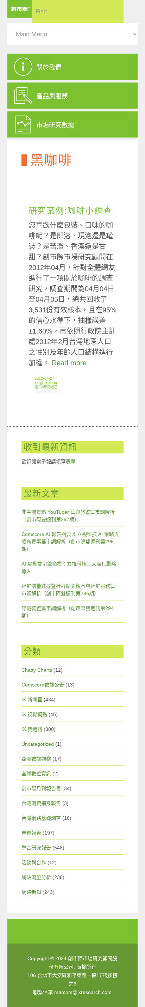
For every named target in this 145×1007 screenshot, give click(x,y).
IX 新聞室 (31, 699)
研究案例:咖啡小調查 (70, 210)
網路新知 (31, 892)
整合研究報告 (46, 387)
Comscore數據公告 (42, 685)
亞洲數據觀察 (36, 759)
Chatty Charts (36, 670)
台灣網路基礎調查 (41, 818)
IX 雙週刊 (31, 729)
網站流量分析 (36, 877)
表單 (71, 461)
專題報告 (31, 833)
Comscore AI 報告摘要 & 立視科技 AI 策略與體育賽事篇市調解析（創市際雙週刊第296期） (70, 541)
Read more (69, 363)
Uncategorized (37, 744)
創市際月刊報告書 (41, 788)
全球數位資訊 (36, 773)
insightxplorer (45, 382)
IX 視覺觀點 (34, 714)
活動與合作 (33, 862)
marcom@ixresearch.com (83, 992)
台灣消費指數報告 (41, 803)
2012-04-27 (44, 378)
